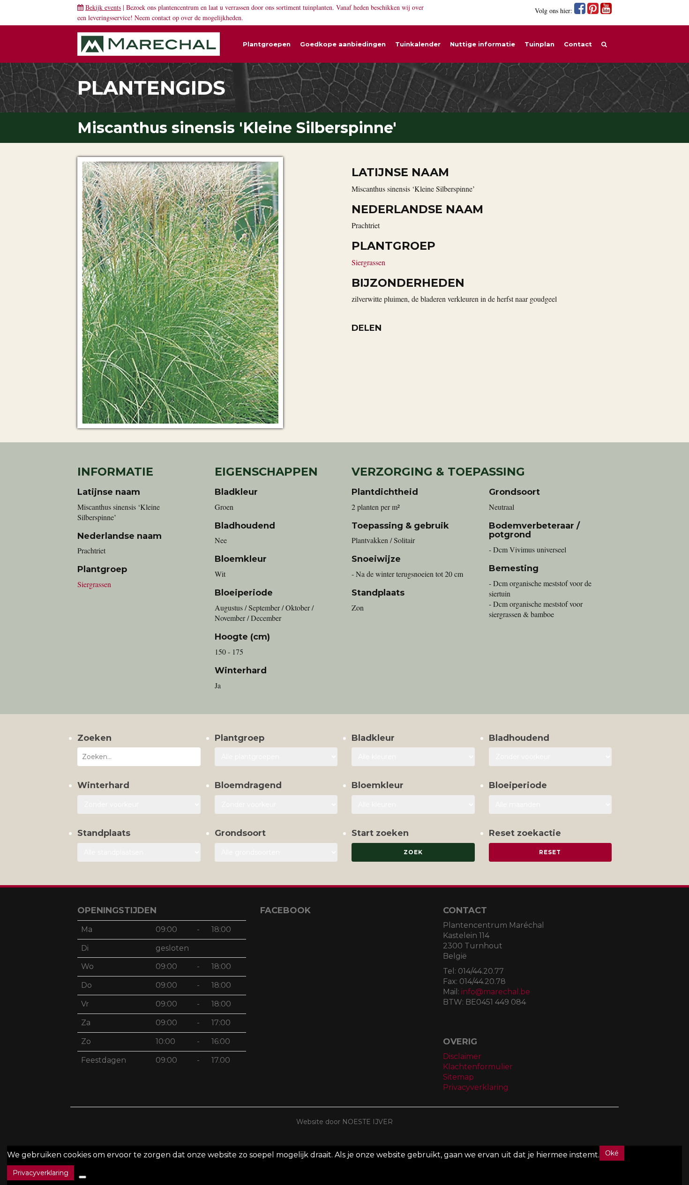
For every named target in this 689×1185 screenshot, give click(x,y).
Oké (612, 1153)
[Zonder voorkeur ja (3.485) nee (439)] (276, 804)
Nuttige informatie (482, 44)
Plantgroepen (267, 44)
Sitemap (458, 1077)
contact (161, 17)
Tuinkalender (418, 44)
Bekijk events (103, 7)
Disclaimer (462, 1056)
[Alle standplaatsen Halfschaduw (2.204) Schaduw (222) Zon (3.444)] (139, 852)
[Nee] (82, 1177)
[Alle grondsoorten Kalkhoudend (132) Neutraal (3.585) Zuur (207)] (276, 852)
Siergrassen (368, 262)
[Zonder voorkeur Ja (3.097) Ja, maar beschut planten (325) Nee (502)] (139, 804)
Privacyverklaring (476, 1087)
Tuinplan (539, 44)
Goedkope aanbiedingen (343, 44)
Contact (578, 44)
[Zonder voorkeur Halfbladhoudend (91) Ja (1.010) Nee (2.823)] (550, 756)
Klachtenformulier (478, 1066)
